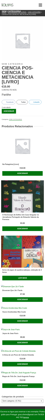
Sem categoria (15, 119)
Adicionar (9, 111)
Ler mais (22, 278)
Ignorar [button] (26, 417)
